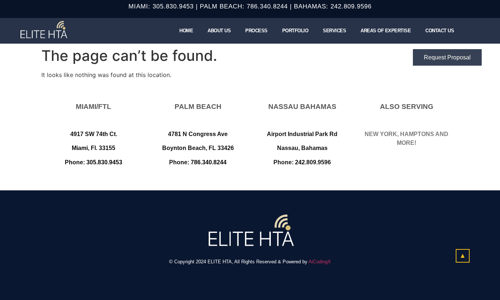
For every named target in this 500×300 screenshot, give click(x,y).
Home (186, 30)
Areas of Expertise (386, 30)
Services (334, 30)
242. (337, 6)
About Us (219, 30)
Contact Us (439, 30)
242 (300, 162)
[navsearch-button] (470, 29)
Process (256, 30)
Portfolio (295, 30)
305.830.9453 (173, 6)
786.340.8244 (267, 6)
